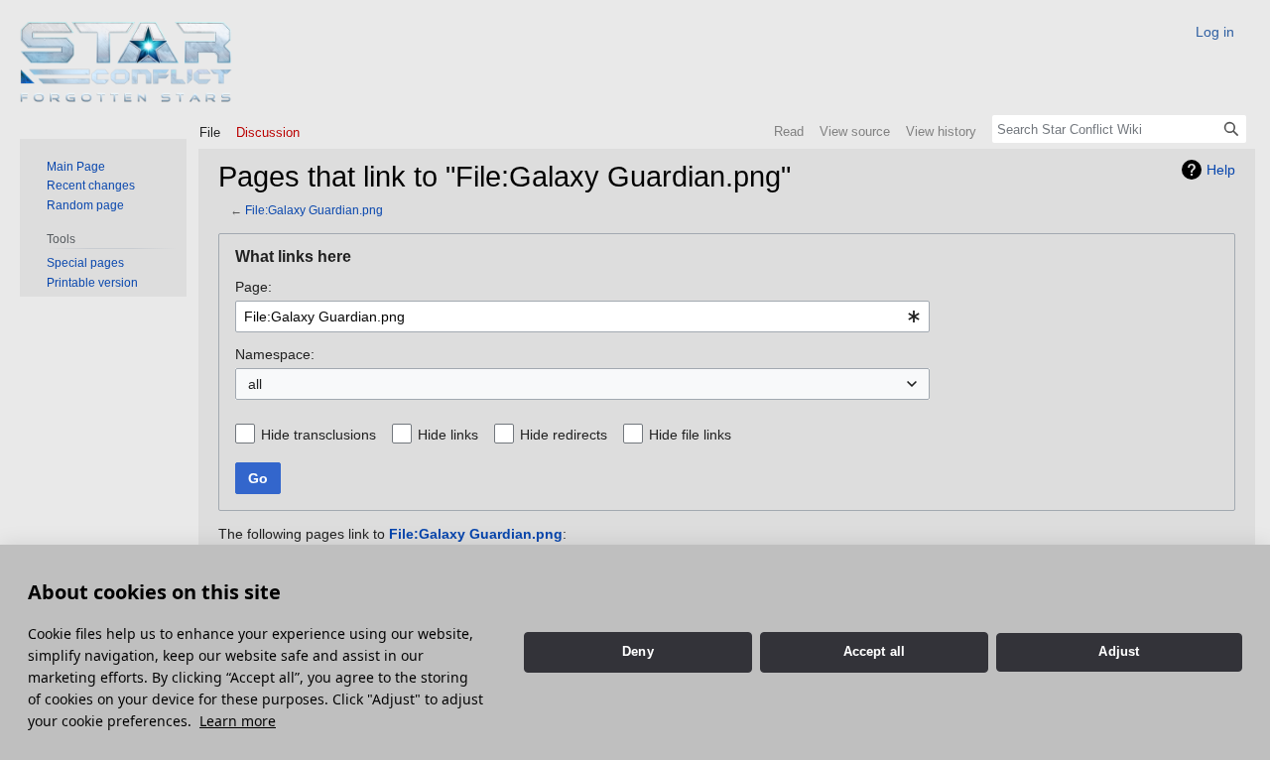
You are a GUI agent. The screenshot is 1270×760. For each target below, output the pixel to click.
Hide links (448, 435)
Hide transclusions (318, 435)
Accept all (874, 651)
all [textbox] (255, 384)
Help (1220, 170)
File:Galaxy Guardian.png (314, 209)
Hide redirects (563, 435)
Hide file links (690, 435)
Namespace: (275, 354)
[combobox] (582, 316)
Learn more (237, 720)
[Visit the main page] (126, 62)
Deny (638, 651)
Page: (253, 287)
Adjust (1118, 651)
